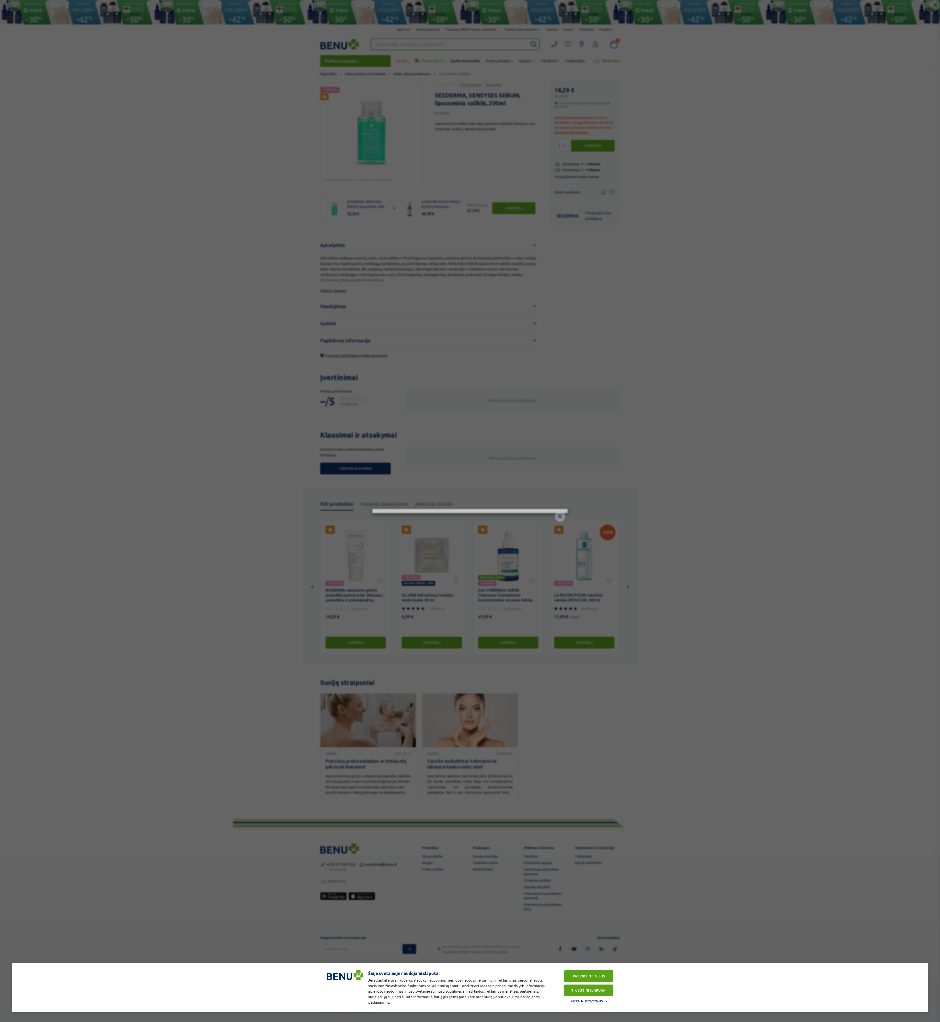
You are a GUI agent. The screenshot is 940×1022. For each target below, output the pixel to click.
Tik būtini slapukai (588, 990)
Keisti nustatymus (586, 1001)
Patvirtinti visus (589, 976)
